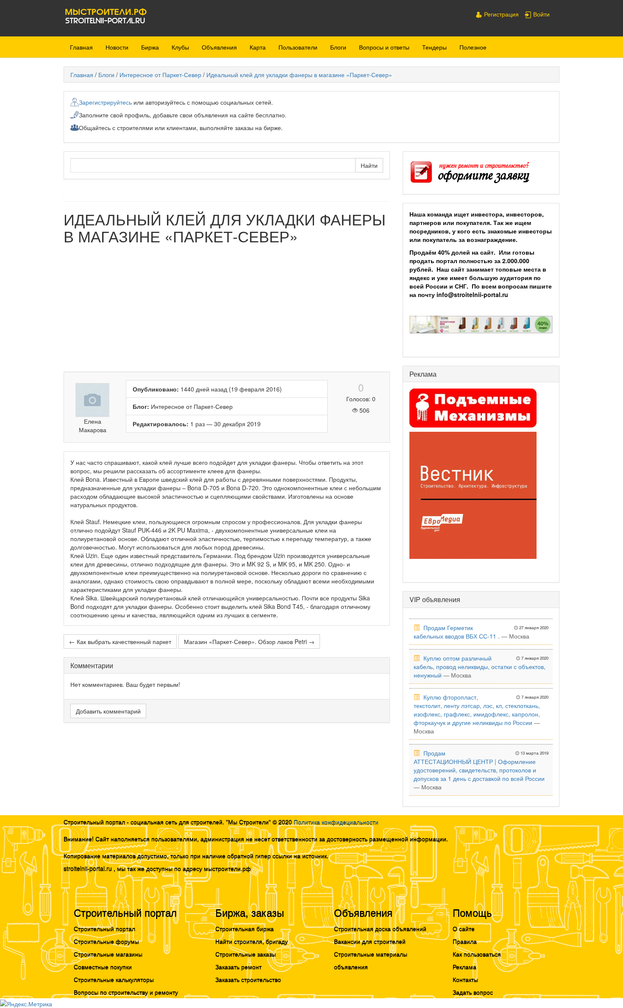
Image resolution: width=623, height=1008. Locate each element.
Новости (117, 47)
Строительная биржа (244, 928)
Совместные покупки (103, 966)
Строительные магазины (108, 954)
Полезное (473, 47)
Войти (540, 14)
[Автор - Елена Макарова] (92, 400)
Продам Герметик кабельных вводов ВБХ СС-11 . (457, 631)
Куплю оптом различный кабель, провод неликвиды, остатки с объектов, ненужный (479, 666)
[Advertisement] (227, 312)
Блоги (338, 47)
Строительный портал (104, 928)
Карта (258, 47)
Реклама (464, 966)
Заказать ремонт (238, 966)
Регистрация (500, 14)
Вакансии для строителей (370, 941)
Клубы (180, 47)
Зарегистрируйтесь (105, 102)
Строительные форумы (106, 941)
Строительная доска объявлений (380, 928)
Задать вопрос (473, 992)
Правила (465, 941)
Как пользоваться (477, 954)
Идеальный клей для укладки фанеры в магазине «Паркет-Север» (299, 74)
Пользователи (297, 47)
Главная (81, 47)
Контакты (465, 979)
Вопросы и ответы (384, 47)
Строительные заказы (245, 954)
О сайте (464, 928)
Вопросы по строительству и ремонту (126, 992)
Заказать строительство (248, 979)
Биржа (150, 47)
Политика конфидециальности (336, 821)
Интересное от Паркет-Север (160, 74)
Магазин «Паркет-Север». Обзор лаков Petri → (249, 641)
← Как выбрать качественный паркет (120, 641)
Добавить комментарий (108, 711)
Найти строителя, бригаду (251, 941)
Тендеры (434, 47)
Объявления (219, 47)
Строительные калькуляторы (114, 979)
